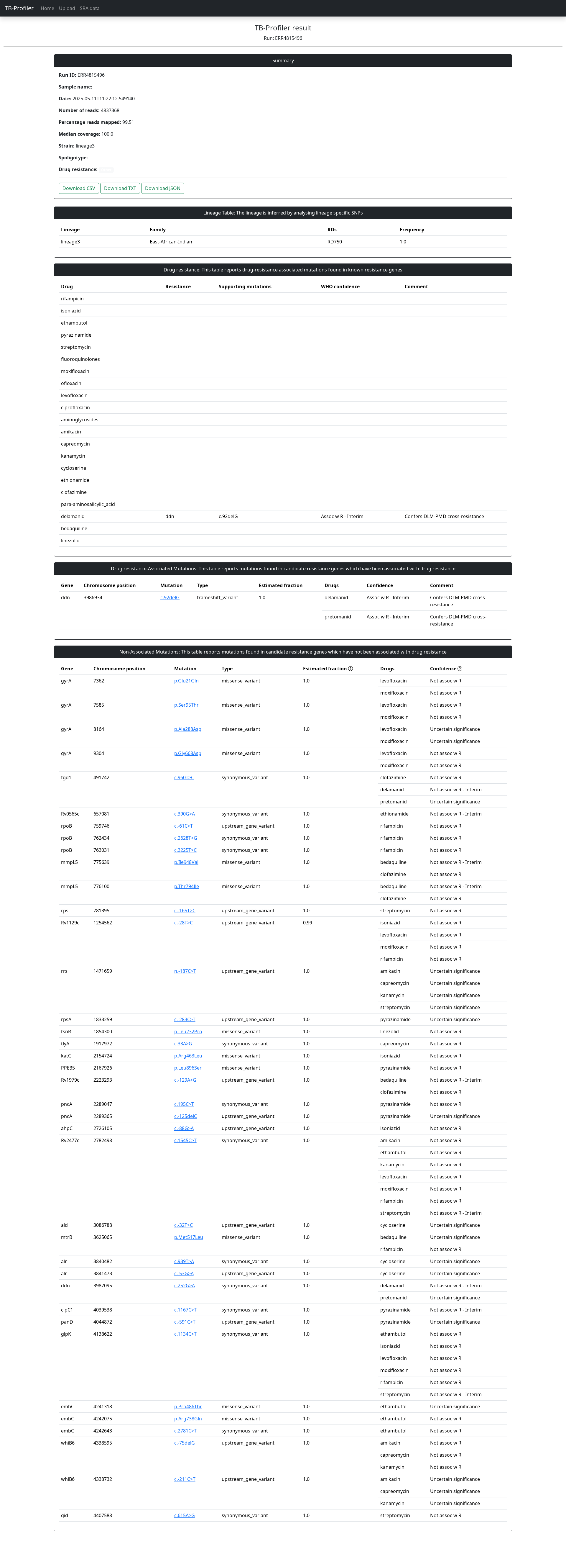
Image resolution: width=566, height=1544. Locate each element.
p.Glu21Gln (186, 680)
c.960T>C (184, 777)
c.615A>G (184, 1515)
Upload (67, 8)
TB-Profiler (19, 8)
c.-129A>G (185, 1080)
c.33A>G (183, 1043)
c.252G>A (184, 1285)
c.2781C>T (185, 1430)
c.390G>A (184, 814)
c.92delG (170, 597)
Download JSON (162, 188)
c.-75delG (184, 1443)
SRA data (90, 8)
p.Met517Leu (188, 1237)
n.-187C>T (185, 971)
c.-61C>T (183, 826)
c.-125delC (185, 1116)
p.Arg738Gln (188, 1418)
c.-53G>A (184, 1273)
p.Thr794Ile (186, 886)
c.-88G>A (184, 1128)
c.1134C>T (185, 1334)
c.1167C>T (185, 1309)
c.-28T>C (183, 922)
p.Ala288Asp (187, 729)
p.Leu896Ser (188, 1068)
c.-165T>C (184, 910)
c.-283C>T (184, 1019)
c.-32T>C (183, 1225)
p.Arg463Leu (188, 1055)
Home (47, 8)
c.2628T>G (185, 838)
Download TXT (120, 188)
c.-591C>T (184, 1322)
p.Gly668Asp (187, 753)
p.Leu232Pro (188, 1031)
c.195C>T (184, 1104)
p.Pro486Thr (188, 1406)
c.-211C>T (184, 1479)
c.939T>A (184, 1261)
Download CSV (78, 188)
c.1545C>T (185, 1140)
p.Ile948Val (186, 862)
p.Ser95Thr (186, 705)
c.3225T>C (185, 850)
